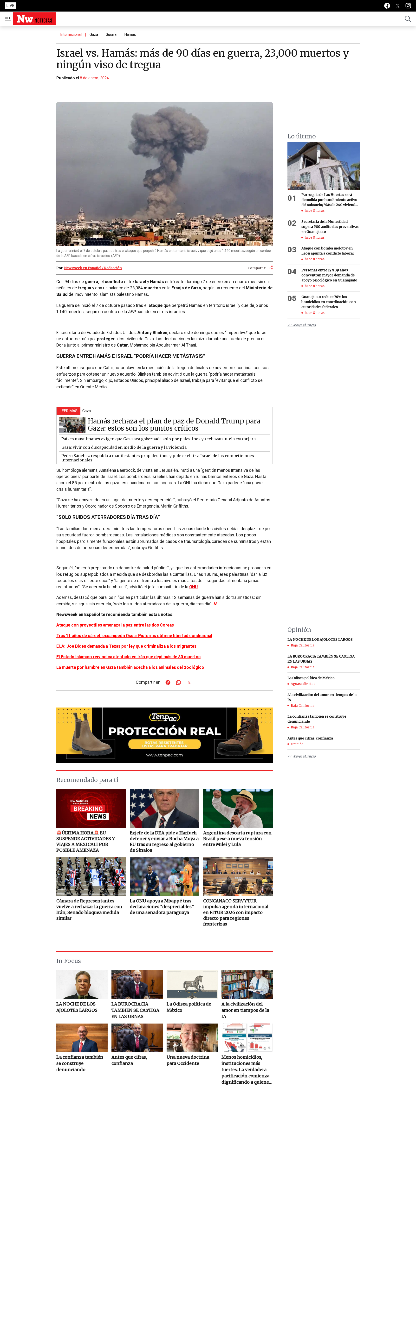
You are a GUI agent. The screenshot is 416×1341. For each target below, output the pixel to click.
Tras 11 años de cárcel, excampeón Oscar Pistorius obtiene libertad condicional (134, 635)
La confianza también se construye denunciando (79, 1063)
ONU (193, 586)
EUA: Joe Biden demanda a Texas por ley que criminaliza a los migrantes (126, 646)
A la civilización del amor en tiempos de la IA (245, 1010)
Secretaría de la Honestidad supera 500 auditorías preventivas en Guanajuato (329, 226)
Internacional (71, 34)
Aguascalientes (303, 684)
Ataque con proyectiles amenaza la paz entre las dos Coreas (115, 625)
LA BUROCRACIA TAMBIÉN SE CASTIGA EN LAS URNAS (135, 1010)
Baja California (302, 645)
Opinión (297, 744)
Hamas (130, 34)
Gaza (94, 34)
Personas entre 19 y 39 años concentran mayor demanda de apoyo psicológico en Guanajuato (329, 275)
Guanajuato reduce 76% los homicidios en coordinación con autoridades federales (328, 302)
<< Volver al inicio (301, 325)
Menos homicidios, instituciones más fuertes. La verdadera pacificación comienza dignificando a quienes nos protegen (246, 1069)
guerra (111, 34)
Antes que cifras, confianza (129, 1060)
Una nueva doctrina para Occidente (188, 1060)
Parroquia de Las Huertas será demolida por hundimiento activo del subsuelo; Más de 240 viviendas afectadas (330, 199)
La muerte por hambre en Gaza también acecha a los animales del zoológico (130, 667)
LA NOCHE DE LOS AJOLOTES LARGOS (77, 1007)
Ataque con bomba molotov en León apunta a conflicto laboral (327, 250)
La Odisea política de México (189, 1007)
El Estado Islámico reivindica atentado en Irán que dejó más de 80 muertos (128, 656)
